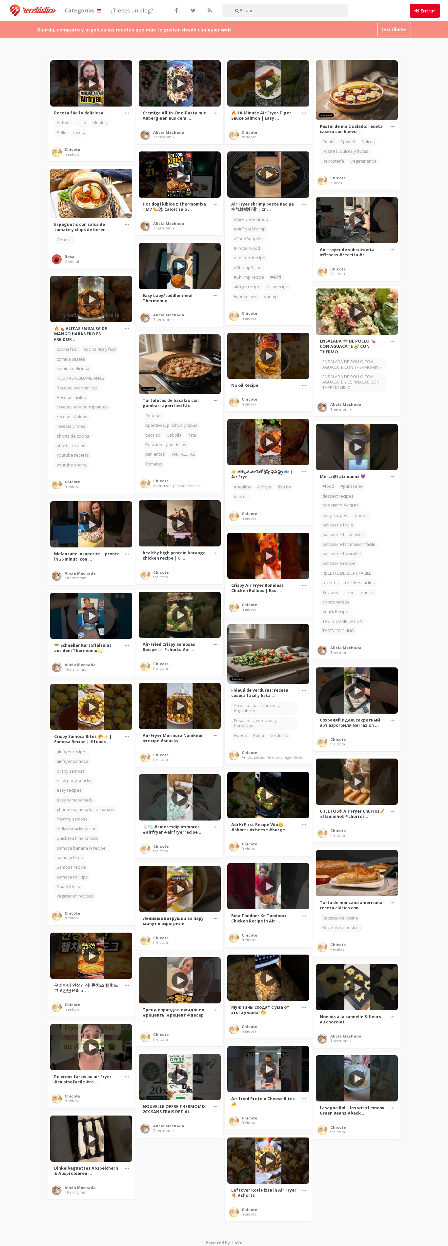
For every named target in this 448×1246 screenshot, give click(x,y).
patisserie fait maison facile (349, 544)
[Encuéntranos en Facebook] (176, 10)
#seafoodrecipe (249, 258)
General (64, 240)
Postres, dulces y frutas (345, 151)
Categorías (80, 10)
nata (192, 435)
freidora (72, 154)
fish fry (284, 487)
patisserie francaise (341, 554)
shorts (367, 592)
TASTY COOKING (338, 631)
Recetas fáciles (71, 397)
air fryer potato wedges (168, 1222)
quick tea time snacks (77, 838)
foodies (361, 515)
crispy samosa (71, 771)
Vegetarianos (363, 161)
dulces (336, 182)
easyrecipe (277, 286)
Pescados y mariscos (165, 444)
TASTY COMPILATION (342, 621)
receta (79, 132)
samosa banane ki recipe (81, 848)
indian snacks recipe (77, 829)
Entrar (427, 11)
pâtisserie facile (337, 525)
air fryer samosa (72, 761)
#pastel (347, 142)
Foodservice (246, 296)
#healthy (242, 487)
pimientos (155, 454)
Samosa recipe (71, 867)
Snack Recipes (336, 611)
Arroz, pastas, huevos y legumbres (256, 708)
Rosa (69, 256)
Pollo (62, 132)
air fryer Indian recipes (167, 1213)
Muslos (99, 123)
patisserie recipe (339, 563)
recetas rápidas (72, 417)
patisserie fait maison (343, 534)
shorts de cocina (73, 436)
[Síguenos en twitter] (192, 10)
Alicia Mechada (168, 132)
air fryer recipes (72, 752)
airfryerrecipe (247, 286)
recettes (330, 582)
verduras (279, 735)
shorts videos (335, 602)
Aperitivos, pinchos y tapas (171, 425)
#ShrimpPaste (248, 267)
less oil (241, 496)
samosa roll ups (72, 877)
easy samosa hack (74, 800)
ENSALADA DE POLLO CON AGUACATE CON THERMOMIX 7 (351, 364)
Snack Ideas (68, 886)
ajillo (81, 123)
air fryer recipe (159, 1232)
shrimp (271, 296)
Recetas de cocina (340, 918)
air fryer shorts (159, 1242)
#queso (153, 416)
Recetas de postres (341, 927)
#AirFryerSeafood (251, 219)
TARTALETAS (183, 454)
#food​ (328, 486)
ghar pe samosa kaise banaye (86, 809)
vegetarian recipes (75, 896)
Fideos (240, 735)
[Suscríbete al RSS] (209, 10)
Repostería (333, 161)
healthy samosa (72, 819)
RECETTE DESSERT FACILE (346, 573)
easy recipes (334, 515)
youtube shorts (72, 465)
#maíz (328, 142)
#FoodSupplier (248, 239)
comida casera (71, 359)
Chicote (72, 149)
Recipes (330, 592)
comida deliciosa (73, 368)
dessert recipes (338, 496)
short (349, 592)
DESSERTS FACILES (340, 505)
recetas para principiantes (82, 407)
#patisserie (351, 486)
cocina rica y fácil (100, 349)
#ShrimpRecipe (249, 277)
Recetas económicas (77, 388)
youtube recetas (73, 455)
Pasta (258, 735)
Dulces (368, 142)
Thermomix (163, 136)
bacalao (152, 435)
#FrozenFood (247, 248)
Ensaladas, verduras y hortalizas (255, 723)
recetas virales (71, 426)
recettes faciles (360, 582)
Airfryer (64, 123)
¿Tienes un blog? (132, 10)
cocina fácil (67, 349)
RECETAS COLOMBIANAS (80, 378)
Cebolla (174, 435)
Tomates (153, 464)
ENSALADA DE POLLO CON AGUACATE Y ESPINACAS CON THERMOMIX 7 (350, 382)
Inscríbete (394, 29)
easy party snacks (74, 780)
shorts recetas (71, 445)
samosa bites (70, 857)
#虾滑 (275, 277)
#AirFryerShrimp (250, 229)
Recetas (337, 949)
